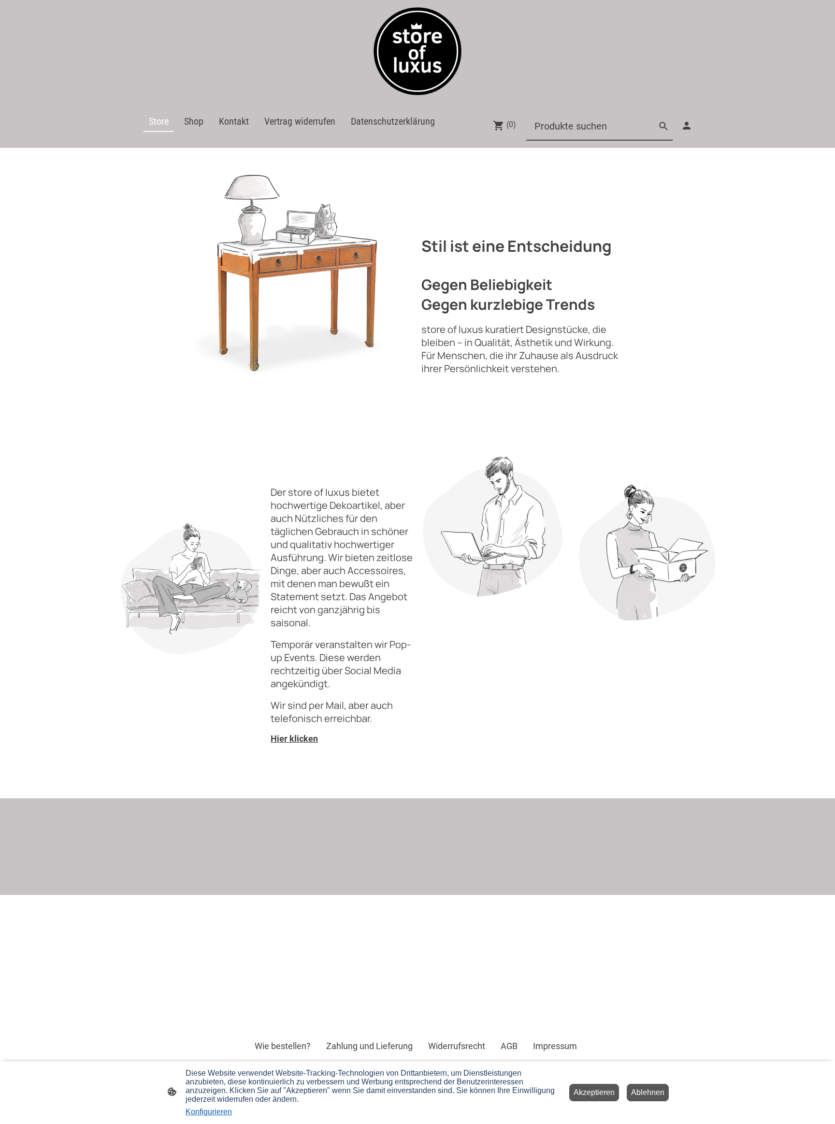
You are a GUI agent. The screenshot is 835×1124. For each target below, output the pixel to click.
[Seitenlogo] (417, 51)
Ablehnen (647, 1092)
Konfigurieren (209, 1112)
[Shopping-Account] (686, 125)
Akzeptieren (594, 1092)
